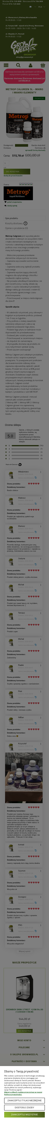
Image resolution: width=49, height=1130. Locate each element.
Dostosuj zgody (24, 1107)
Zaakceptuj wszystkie (24, 1114)
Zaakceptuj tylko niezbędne (24, 1100)
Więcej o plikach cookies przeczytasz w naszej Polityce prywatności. (23, 1093)
